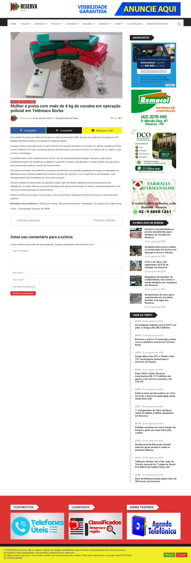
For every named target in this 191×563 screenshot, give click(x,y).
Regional (87, 24)
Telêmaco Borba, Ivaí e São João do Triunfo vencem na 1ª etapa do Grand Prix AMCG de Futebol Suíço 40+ (155, 464)
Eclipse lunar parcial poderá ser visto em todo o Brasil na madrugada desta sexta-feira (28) (155, 396)
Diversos (103, 24)
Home (13, 24)
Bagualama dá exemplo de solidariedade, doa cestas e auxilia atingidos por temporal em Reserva (161, 281)
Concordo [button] (169, 555)
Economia (71, 24)
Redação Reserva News (67, 118)
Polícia (24, 24)
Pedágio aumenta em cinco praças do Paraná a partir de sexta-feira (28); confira (155, 430)
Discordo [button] (181, 555)
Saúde (118, 24)
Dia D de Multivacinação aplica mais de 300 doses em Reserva (156, 480)
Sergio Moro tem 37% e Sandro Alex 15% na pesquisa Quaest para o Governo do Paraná (154, 359)
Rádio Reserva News (157, 24)
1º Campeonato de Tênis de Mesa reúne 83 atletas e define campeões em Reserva (154, 413)
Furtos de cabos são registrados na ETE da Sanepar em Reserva (156, 265)
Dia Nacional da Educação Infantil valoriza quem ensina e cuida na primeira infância (153, 447)
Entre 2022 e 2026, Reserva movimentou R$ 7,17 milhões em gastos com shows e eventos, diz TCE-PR (153, 377)
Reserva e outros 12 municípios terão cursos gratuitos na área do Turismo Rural (155, 342)
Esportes (39, 24)
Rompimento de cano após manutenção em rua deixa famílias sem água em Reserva (159, 298)
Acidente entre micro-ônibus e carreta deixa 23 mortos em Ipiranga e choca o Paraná (161, 250)
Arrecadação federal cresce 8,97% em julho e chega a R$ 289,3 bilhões (155, 326)
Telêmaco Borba (27, 102)
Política (55, 24)
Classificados (134, 24)
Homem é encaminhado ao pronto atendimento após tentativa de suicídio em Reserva (159, 233)
